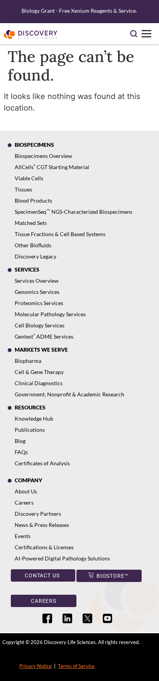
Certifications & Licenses (44, 547)
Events (22, 536)
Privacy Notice (35, 666)
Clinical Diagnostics (39, 383)
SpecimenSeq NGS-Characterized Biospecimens (73, 211)
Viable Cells (29, 178)
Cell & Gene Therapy (39, 372)
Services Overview (37, 280)
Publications (30, 429)
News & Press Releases (42, 525)
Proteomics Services (39, 303)
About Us (26, 491)
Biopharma (28, 360)
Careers (24, 502)
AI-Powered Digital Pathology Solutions (62, 558)
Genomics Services (37, 292)
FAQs (21, 452)
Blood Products (33, 200)
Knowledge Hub (34, 418)
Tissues (23, 189)
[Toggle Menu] (146, 33)
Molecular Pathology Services (50, 314)
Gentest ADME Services (44, 336)
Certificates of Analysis (42, 463)
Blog (20, 441)
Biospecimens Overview (43, 156)
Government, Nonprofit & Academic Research (69, 394)
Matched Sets (31, 223)
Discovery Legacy (35, 256)
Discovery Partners (38, 513)
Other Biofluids (33, 245)
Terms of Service (76, 666)
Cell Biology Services (39, 325)
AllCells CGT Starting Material (52, 167)
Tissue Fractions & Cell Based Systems (60, 234)
